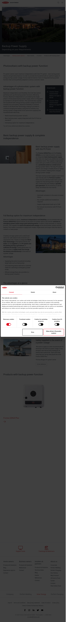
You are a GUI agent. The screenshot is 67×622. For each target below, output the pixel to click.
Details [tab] (33, 292)
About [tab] (54, 292)
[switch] (24, 324)
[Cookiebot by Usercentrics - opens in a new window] (57, 287)
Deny (32, 332)
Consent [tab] (11, 292)
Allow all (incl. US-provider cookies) (53, 332)
